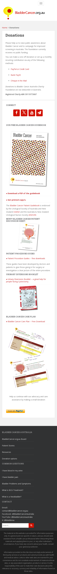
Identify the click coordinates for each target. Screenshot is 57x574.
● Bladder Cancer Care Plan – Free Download (25, 321)
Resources (6, 452)
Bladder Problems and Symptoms (16, 483)
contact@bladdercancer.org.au (15, 510)
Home (4, 27)
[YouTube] (31, 112)
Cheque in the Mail (19, 80)
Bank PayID (16, 75)
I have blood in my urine (12, 470)
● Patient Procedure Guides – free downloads (25, 258)
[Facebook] (16, 112)
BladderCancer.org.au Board (14, 439)
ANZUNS (32, 215)
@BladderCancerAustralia (23, 514)
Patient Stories (8, 445)
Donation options (9, 458)
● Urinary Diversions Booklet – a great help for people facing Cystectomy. (26, 280)
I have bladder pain (10, 477)
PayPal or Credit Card (20, 69)
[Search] (31, 525)
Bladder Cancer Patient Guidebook (25, 205)
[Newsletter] (39, 112)
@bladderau (9, 520)
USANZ (17, 212)
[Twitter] (24, 112)
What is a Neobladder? (11, 496)
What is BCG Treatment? (12, 490)
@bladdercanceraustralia (21, 517)
